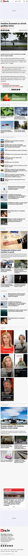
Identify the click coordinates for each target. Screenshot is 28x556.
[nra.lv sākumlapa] (6, 1)
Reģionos (8, 21)
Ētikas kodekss (7, 551)
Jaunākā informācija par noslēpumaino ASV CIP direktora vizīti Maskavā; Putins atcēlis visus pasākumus (17, 196)
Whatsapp (18, 86)
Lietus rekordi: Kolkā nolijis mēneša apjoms (19, 131)
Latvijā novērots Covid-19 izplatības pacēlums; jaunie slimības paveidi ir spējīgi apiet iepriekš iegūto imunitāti (15, 146)
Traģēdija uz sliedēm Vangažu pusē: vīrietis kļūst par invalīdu (20, 461)
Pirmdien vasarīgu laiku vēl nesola (7, 117)
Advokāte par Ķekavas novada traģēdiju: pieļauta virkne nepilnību (7, 285)
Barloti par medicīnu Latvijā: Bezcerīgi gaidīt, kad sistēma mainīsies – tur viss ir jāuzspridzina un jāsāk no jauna (15, 175)
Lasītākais (4, 184)
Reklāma (5, 549)
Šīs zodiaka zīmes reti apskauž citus (16, 211)
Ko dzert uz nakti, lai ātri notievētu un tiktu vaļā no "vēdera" (16, 166)
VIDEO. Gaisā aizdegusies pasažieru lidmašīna (16, 150)
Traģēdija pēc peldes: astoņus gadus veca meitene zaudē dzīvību (17, 203)
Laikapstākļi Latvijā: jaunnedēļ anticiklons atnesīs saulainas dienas (20, 118)
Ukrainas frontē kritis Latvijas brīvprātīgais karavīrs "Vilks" (20, 285)
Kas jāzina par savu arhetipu (12, 162)
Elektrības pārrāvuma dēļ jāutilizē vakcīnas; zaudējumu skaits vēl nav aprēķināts (20, 271)
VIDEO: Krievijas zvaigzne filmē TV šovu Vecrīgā (15, 180)
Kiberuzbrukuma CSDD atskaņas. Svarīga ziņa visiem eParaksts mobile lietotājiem (17, 188)
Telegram (13, 86)
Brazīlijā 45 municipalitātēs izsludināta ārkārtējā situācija (14, 141)
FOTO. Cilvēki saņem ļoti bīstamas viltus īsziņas (7, 461)
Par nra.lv (2, 549)
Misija (9, 549)
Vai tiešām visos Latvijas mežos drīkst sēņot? (16, 154)
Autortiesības (3, 551)
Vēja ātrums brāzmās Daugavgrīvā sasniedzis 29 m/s (7, 131)
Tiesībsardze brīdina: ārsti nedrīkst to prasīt (11, 251)
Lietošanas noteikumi (20, 549)
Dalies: (9, 89)
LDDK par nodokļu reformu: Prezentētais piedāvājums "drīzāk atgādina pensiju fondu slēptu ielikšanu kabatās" (16, 170)
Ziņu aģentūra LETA (4, 28)
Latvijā (4, 21)
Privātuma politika (13, 549)
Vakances (12, 551)
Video (3, 328)
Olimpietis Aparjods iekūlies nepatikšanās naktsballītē (6, 270)
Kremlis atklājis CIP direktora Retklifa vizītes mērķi (12, 427)
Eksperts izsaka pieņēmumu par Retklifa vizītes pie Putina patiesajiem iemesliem (16, 220)
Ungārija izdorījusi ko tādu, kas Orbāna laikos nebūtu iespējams (6, 446)
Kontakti (16, 551)
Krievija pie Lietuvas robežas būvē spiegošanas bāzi (13, 158)
